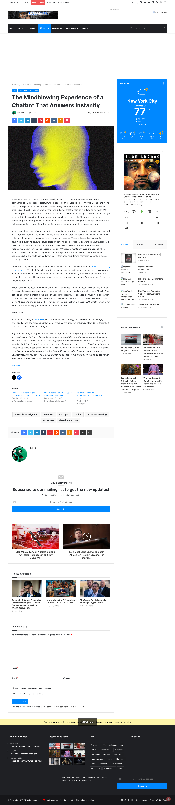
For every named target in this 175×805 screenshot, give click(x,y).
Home (12, 28)
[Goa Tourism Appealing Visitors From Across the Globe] (128, 295)
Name (15, 668)
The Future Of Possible (148, 304)
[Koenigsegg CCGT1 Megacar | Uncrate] (131, 339)
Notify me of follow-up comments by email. (33, 688)
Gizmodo (106, 754)
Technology (33, 90)
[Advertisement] (87, 56)
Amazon (94, 745)
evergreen (119, 750)
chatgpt (65, 414)
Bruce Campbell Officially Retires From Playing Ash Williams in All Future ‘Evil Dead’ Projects (85, 2)
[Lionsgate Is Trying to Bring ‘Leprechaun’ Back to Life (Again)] (67, 761)
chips (78, 414)
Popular (125, 244)
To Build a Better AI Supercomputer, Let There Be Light (90, 395)
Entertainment (105, 750)
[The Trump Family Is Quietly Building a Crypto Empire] (95, 588)
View (120, 768)
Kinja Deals (120, 759)
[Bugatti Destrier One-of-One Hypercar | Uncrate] (79, 761)
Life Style (72, 28)
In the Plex (39, 319)
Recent (140, 244)
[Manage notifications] (168, 799)
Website (66, 678)
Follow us (135, 736)
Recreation (104, 764)
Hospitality (118, 754)
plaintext (49, 420)
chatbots (49, 414)
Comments (158, 244)
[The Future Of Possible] (128, 308)
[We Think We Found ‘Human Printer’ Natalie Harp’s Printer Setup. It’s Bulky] (153, 339)
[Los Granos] (33, 15)
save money (117, 764)
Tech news (23, 90)
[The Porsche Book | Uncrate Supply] (54, 761)
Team (152, 800)
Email (15, 678)
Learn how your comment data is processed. (65, 707)
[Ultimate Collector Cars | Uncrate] (128, 258)
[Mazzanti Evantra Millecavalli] (128, 270)
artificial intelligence (26, 414)
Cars (22, 28)
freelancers (95, 754)
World (32, 28)
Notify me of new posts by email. (28, 694)
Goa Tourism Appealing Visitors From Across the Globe (149, 294)
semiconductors (69, 420)
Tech (44, 28)
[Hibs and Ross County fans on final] (128, 282)
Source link (17, 365)
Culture (94, 750)
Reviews (58, 28)
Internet (109, 759)
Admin (19, 113)
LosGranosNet (52, 800)
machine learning (97, 414)
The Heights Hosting (85, 800)
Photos (93, 764)
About (145, 800)
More (84, 28)
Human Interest (97, 759)
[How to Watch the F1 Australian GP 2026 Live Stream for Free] (61, 588)
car (121, 745)
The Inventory (109, 768)
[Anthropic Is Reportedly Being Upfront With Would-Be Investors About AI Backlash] (54, 746)
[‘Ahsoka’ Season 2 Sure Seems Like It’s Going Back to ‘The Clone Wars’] (153, 369)
